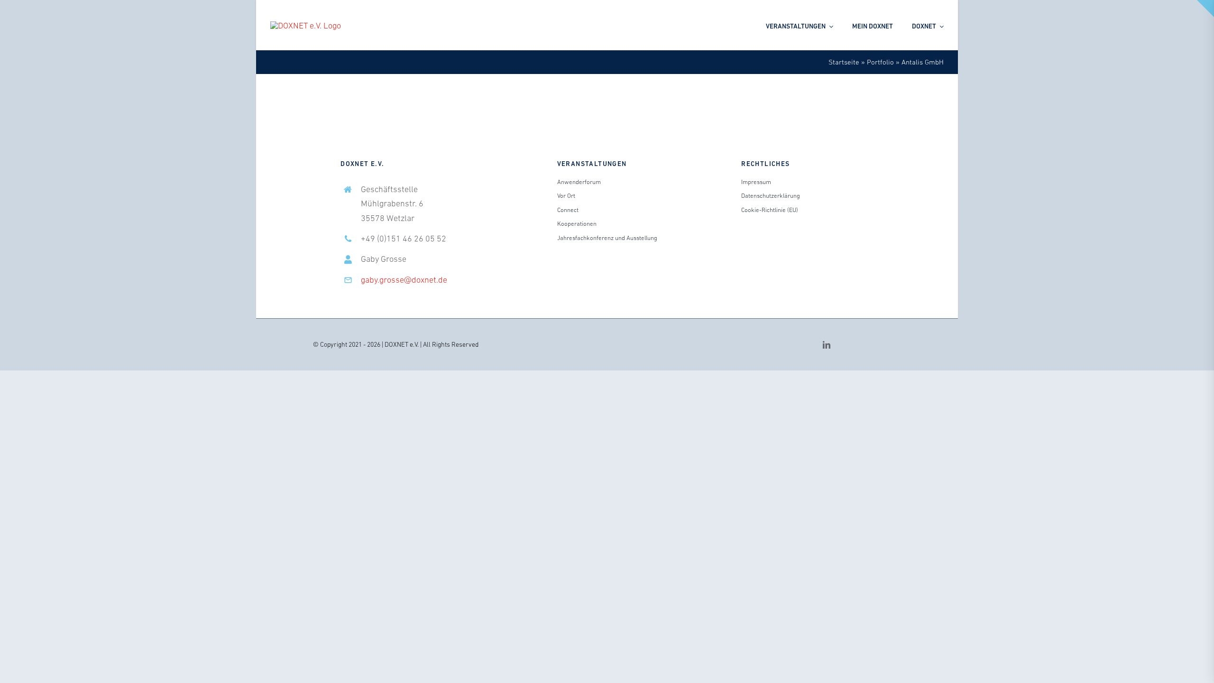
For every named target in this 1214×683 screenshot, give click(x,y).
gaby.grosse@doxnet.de (404, 280)
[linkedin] (826, 345)
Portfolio (880, 62)
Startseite (843, 62)
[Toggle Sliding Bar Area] (1205, 8)
